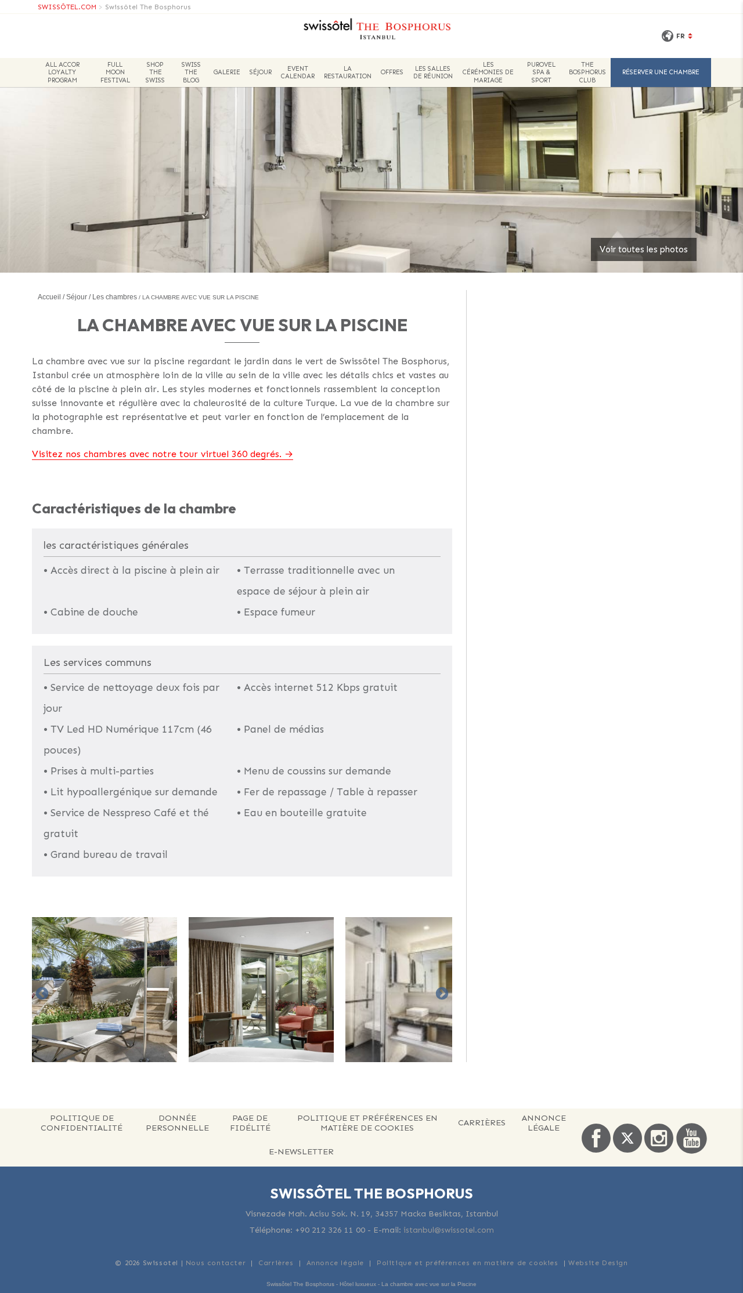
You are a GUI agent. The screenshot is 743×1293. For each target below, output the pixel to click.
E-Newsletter (301, 1151)
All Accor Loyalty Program (62, 72)
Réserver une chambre (660, 72)
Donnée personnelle (177, 1123)
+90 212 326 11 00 (330, 1230)
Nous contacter (216, 1263)
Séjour (261, 72)
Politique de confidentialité (81, 1123)
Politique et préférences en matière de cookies (367, 1123)
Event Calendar (298, 72)
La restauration (348, 72)
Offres (392, 72)
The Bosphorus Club (587, 72)
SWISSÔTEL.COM (67, 7)
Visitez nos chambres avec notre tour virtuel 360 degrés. (157, 453)
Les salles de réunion (433, 72)
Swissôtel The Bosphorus (148, 7)
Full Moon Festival (115, 72)
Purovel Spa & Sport (541, 72)
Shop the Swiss (155, 72)
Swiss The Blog (191, 72)
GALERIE (227, 72)
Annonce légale (544, 1123)
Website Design (597, 1263)
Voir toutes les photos (644, 249)
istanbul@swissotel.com (448, 1230)
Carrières (482, 1122)
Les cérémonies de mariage (488, 72)
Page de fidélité (250, 1123)
